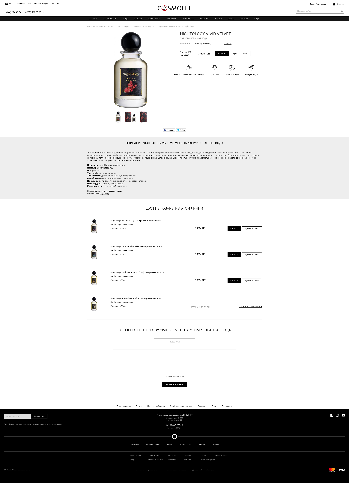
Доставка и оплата (153, 444)
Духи (214, 406)
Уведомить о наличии (250, 306)
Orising (131, 460)
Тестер (139, 406)
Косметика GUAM (135, 456)
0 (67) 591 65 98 (33, 12)
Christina (187, 456)
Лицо (125, 19)
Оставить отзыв (174, 384)
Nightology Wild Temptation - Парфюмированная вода (137, 272)
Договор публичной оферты (203, 470)
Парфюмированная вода (111, 191)
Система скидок (185, 444)
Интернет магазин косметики (100, 26)
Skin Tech (187, 460)
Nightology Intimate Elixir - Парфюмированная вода (136, 246)
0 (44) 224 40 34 (13, 12)
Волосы (138, 19)
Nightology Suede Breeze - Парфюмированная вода (136, 298)
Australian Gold (153, 456)
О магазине (134, 444)
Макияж (93, 19)
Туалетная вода (124, 406)
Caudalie (204, 456)
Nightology (104, 193)
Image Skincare (220, 456)
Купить (221, 53)
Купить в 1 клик (240, 53)
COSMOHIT (174, 8)
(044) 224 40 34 (174, 424)
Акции (257, 19)
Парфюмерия (110, 19)
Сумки (218, 19)
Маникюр (172, 19)
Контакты (215, 444)
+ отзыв (227, 43)
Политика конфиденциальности (147, 470)
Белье (231, 19)
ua (10, 4)
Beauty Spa (172, 456)
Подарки (204, 19)
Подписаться (39, 416)
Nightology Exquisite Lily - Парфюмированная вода (135, 220)
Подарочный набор (156, 406)
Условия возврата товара (176, 470)
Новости (201, 444)
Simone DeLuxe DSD (155, 460)
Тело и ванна (154, 19)
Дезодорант (227, 406)
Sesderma (172, 460)
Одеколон (202, 406)
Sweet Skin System (208, 460)
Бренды (244, 19)
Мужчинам (188, 19)
